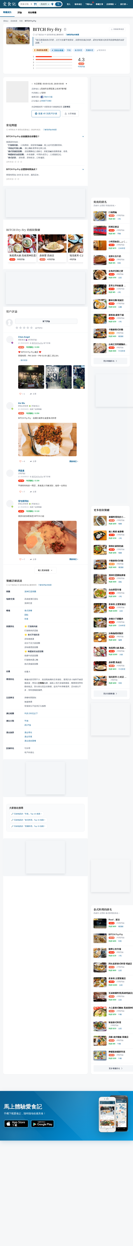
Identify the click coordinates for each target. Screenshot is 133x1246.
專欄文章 (99, 4)
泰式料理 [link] (78, 50)
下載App (88, 4)
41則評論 (81, 66)
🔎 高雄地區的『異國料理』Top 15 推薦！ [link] (28, 826)
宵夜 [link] (69, 50)
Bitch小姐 (48, 97)
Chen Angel (24, 337)
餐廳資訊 (7, 12)
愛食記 (5, 21)
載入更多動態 (43, 570)
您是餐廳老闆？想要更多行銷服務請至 (51, 107)
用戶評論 (11, 311)
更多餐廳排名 (109, 361)
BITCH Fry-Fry (47, 29)
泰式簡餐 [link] (28, 610)
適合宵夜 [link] (28, 736)
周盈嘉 (21, 471)
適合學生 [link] (28, 732)
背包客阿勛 (23, 501)
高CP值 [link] (27, 725)
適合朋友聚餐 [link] (30, 741)
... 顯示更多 (23, 360)
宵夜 (21, 21)
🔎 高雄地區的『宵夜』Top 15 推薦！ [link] (26, 814)
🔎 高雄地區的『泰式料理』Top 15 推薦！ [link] (28, 820)
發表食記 (78, 4)
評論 (20, 12)
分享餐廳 (72, 113)
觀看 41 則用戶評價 (47, 113)
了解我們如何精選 (72, 35)
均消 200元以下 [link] (31, 713)
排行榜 (123, 4)
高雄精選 (14, 21)
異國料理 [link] (89, 50)
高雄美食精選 (41, 50)
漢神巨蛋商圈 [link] (30, 591)
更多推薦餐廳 (109, 694)
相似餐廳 (32, 12)
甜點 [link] (26, 615)
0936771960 (46, 101)
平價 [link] (26, 721)
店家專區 (110, 4)
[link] (119, 219)
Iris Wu (21, 403)
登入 (69, 4)
